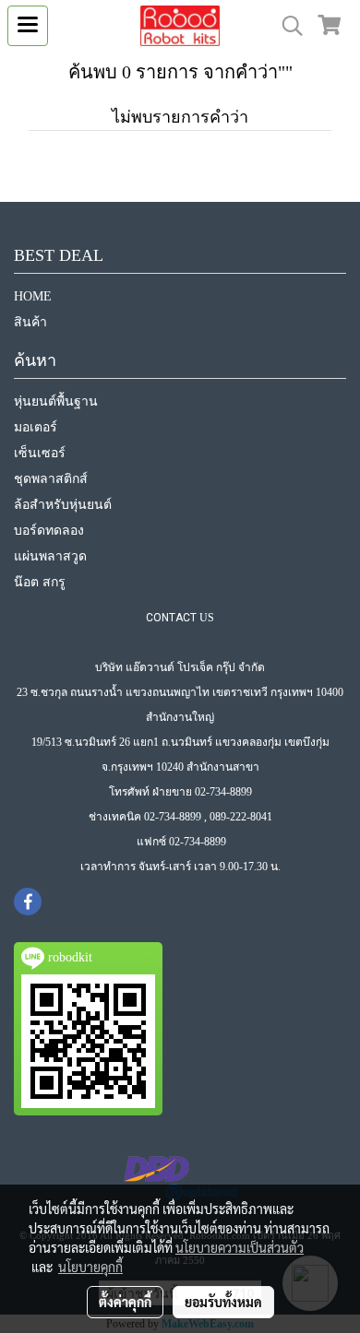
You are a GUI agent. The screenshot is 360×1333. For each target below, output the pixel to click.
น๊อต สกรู (40, 582)
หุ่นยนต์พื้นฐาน (56, 401)
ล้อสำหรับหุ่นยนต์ (63, 505)
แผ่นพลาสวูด (50, 556)
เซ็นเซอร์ (40, 453)
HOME (33, 296)
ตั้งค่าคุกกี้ (125, 1301)
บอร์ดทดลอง (49, 530)
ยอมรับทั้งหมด (223, 1301)
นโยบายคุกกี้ (90, 1266)
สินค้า (30, 322)
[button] (286, 26)
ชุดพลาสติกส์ (51, 479)
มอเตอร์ (35, 427)
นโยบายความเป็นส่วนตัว (239, 1247)
